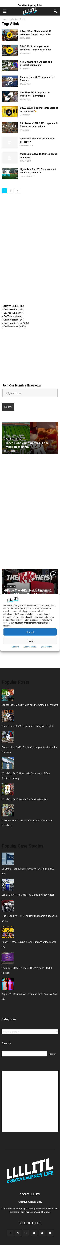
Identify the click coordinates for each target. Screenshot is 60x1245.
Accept (30, 632)
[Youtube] (50, 1233)
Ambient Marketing (12, 439)
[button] (55, 11)
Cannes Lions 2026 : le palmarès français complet (27, 726)
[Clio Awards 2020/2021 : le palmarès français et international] (10, 127)
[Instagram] (18, 1233)
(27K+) (14, 312)
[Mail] (34, 1233)
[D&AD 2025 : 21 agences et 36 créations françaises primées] (10, 35)
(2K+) (14, 319)
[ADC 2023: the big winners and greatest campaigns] (10, 65)
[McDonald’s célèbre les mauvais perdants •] (10, 142)
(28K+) (13, 316)
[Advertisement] (26, 251)
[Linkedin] (26, 1233)
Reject (30, 640)
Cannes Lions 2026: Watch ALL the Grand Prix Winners (30, 704)
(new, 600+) (16, 323)
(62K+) (15, 326)
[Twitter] (42, 1233)
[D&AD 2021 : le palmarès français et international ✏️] (10, 111)
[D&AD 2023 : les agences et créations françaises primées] (10, 50)
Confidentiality (30, 646)
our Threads (43, 1211)
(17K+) (14, 309)
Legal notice (46, 646)
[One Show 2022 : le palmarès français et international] (10, 96)
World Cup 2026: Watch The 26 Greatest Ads (25, 799)
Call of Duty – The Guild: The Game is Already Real (28, 894)
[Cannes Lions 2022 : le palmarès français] (10, 81)
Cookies (15, 646)
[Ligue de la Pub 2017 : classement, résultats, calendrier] (10, 173)
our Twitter (26, 1211)
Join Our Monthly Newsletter (21, 385)
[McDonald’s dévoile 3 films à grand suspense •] (10, 157)
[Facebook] (10, 1233)
